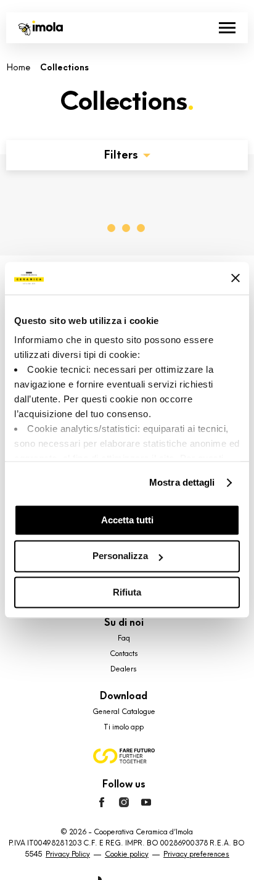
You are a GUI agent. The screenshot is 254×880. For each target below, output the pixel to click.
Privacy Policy (68, 854)
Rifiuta (127, 592)
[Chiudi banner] (235, 278)
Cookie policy (127, 854)
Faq (124, 638)
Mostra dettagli (182, 482)
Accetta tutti (127, 520)
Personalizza (120, 556)
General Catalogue (123, 711)
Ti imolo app (124, 727)
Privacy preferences (196, 854)
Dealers (123, 669)
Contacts (124, 653)
